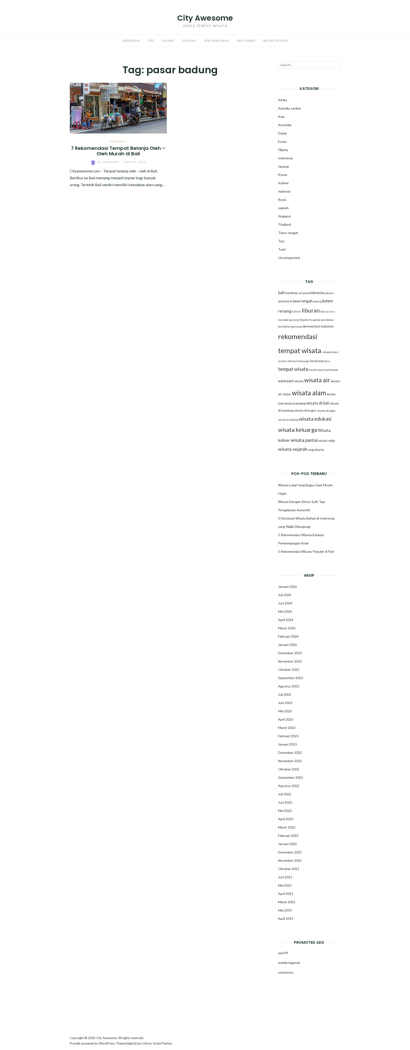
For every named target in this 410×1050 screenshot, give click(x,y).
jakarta (329, 293)
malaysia (284, 191)
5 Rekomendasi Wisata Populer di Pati (306, 551)
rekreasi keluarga (298, 361)
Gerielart (109, 162)
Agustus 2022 (288, 786)
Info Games (246, 41)
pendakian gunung (289, 326)
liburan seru (327, 311)
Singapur (284, 216)
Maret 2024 (286, 628)
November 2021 (290, 860)
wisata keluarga (297, 429)
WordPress (107, 1043)
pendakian (327, 319)
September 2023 (290, 678)
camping (303, 293)
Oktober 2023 (288, 670)
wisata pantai (304, 440)
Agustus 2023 (288, 686)
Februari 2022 (288, 836)
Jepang (283, 166)
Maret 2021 (286, 902)
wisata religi (326, 440)
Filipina (283, 150)
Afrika (282, 100)
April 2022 (285, 819)
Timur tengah (288, 233)
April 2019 (285, 918)
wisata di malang (288, 419)
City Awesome (205, 18)
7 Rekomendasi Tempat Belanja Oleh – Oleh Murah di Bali (118, 151)
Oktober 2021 (288, 869)
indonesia (316, 292)
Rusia (282, 200)
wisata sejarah (292, 449)
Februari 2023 (288, 736)
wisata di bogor (305, 410)
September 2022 (290, 777)
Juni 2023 (285, 703)
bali (281, 292)
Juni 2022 (285, 802)
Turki (282, 249)
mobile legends (289, 963)
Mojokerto (305, 319)
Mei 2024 (285, 611)
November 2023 (290, 661)
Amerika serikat (289, 108)
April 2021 (285, 894)
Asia (281, 117)
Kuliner (168, 41)
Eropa (282, 141)
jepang (317, 301)
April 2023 (285, 719)
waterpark (286, 381)
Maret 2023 (286, 728)
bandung (291, 293)
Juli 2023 (284, 694)
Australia (284, 125)
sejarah (283, 208)
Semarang (316, 361)
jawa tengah (302, 301)
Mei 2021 (285, 885)
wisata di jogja (326, 410)
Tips (150, 41)
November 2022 (290, 761)
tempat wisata (293, 369)
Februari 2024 (288, 636)
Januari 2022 (287, 844)
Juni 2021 (285, 877)
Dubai (282, 133)
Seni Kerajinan (216, 41)
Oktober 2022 (288, 769)
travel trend (316, 370)
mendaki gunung (288, 319)
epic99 (283, 953)
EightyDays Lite (137, 1043)
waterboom (331, 369)
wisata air (317, 379)
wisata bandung (295, 403)
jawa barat (285, 301)
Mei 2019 (285, 910)
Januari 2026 (287, 587)
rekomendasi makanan (318, 326)
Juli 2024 (284, 595)
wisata (298, 381)
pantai (316, 320)
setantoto (285, 972)
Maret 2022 (286, 827)
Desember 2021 (290, 852)
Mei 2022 (285, 811)
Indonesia (131, 41)
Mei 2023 (285, 711)
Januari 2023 (287, 744)
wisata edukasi (315, 419)
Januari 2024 (287, 645)
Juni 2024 (285, 603)
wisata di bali (317, 403)
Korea (282, 175)
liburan (311, 310)
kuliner (296, 311)
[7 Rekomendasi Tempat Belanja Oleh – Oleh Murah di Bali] (118, 107)
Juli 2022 (284, 794)
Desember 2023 (290, 653)
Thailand (284, 224)
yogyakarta (316, 449)
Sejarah (189, 41)
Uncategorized (289, 258)
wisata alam (309, 393)
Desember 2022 (290, 753)
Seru (327, 361)
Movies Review (275, 41)
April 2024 (285, 620)
